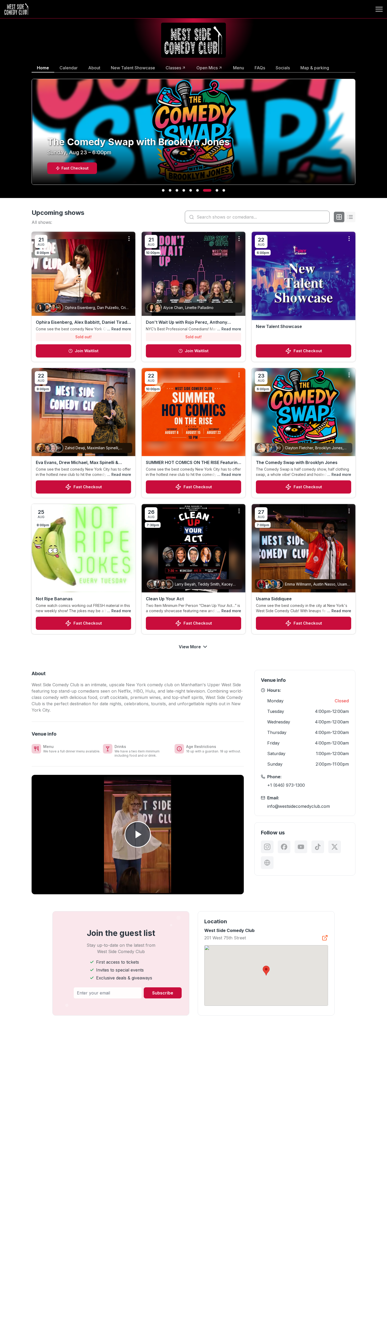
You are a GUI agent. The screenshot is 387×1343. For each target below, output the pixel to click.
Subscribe (162, 993)
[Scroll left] (30, 135)
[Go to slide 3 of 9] (177, 190)
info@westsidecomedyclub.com (298, 806)
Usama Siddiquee (274, 598)
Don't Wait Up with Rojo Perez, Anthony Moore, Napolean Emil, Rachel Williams (186, 322)
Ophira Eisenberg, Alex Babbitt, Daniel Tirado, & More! (83, 322)
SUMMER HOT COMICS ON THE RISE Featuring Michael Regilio (193, 463)
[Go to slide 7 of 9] (204, 190)
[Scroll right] (356, 135)
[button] (266, 970)
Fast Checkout (308, 350)
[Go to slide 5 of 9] (190, 190)
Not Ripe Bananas (54, 598)
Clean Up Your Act (165, 598)
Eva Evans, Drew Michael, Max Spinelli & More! (77, 463)
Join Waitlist (86, 350)
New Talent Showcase (279, 326)
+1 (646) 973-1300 (286, 785)
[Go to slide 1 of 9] (163, 190)
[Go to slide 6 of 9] (197, 190)
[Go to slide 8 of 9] (214, 190)
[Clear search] (324, 217)
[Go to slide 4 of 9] (183, 190)
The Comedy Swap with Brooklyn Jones (297, 462)
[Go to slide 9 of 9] (223, 190)
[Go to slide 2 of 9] (170, 190)
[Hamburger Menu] (379, 9)
